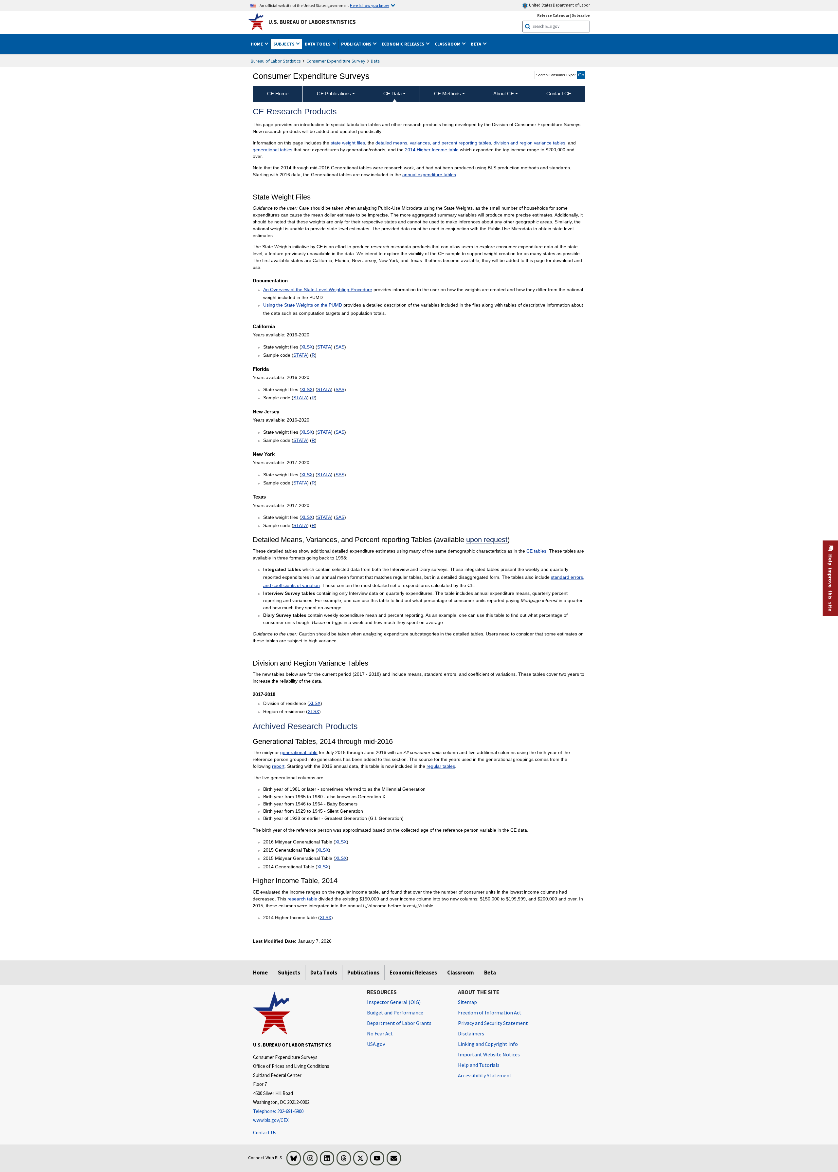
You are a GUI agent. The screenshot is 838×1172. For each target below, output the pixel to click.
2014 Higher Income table (432, 149)
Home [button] (257, 44)
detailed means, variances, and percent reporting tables (433, 142)
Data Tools (323, 972)
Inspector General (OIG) (394, 1002)
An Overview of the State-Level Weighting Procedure (317, 289)
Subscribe (581, 15)
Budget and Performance (395, 1012)
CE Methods (447, 93)
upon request (486, 540)
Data (375, 61)
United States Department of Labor (559, 5)
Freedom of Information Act (489, 1012)
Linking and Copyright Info (488, 1044)
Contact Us (264, 1132)
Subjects (289, 972)
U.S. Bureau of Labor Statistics (312, 22)
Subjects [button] (284, 44)
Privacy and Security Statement (493, 1023)
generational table (299, 752)
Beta (490, 972)
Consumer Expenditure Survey (335, 61)
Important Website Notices (489, 1054)
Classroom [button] (448, 44)
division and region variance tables (529, 142)
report (278, 766)
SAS (340, 347)
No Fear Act (380, 1033)
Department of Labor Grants (399, 1023)
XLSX (307, 347)
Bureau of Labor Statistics (276, 61)
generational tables (272, 149)
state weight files (348, 142)
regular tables (441, 766)
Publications (363, 972)
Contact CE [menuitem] (558, 93)
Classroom (460, 972)
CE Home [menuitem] (277, 93)
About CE (503, 93)
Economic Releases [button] (403, 44)
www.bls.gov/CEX (271, 1120)
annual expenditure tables (429, 174)
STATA (324, 347)
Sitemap (467, 1002)
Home (260, 972)
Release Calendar (553, 15)
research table (302, 898)
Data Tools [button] (318, 44)
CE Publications (334, 93)
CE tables (536, 551)
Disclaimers (471, 1033)
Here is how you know (369, 5)
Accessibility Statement (485, 1075)
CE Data (392, 93)
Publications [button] (357, 44)
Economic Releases (413, 972)
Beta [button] (476, 44)
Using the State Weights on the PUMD (302, 305)
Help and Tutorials (479, 1065)
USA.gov (376, 1044)
